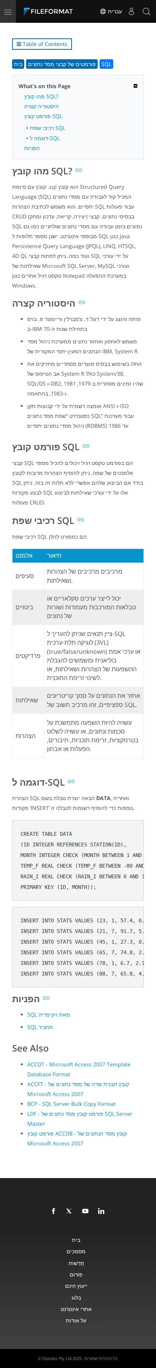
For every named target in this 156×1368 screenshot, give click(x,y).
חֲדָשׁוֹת (76, 1263)
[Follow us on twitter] (71, 1211)
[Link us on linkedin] (103, 1211)
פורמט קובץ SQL (43, 116)
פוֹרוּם (76, 1274)
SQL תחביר (40, 1027)
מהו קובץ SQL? (41, 96)
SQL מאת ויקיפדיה (48, 1014)
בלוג (76, 1297)
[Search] (146, 11)
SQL (106, 64)
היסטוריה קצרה (41, 106)
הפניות (32, 148)
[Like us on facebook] (55, 1211)
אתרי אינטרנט (76, 1309)
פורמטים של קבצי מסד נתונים (62, 64)
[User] (131, 11)
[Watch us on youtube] (87, 1211)
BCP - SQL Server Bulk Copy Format (71, 1103)
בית (18, 64)
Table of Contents (44, 43)
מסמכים (76, 1251)
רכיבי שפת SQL (47, 127)
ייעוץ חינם (76, 1285)
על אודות (76, 1320)
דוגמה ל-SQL (45, 138)
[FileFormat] (50, 11)
